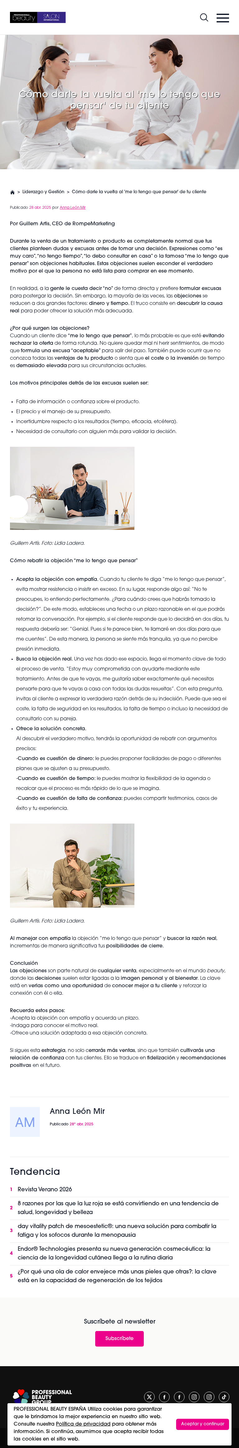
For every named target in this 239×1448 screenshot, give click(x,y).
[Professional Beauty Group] (42, 1397)
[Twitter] (149, 1397)
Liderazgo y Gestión (43, 192)
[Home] (38, 17)
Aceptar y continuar (202, 1424)
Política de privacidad (83, 1424)
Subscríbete (119, 1338)
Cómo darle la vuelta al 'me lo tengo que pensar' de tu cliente (139, 192)
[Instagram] (194, 1397)
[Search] (204, 17)
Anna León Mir (73, 208)
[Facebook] (164, 1397)
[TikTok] (224, 1397)
